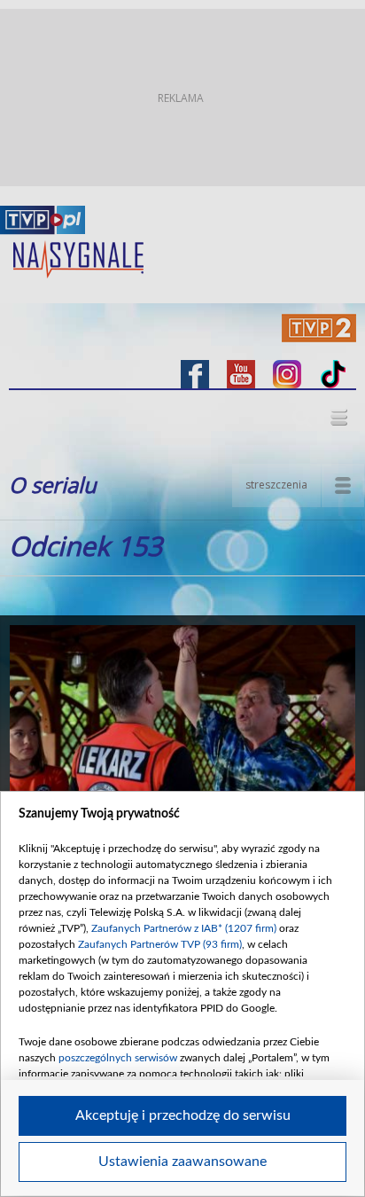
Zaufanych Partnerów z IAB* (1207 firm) (183, 928)
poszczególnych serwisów (117, 1057)
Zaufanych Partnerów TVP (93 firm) (160, 944)
